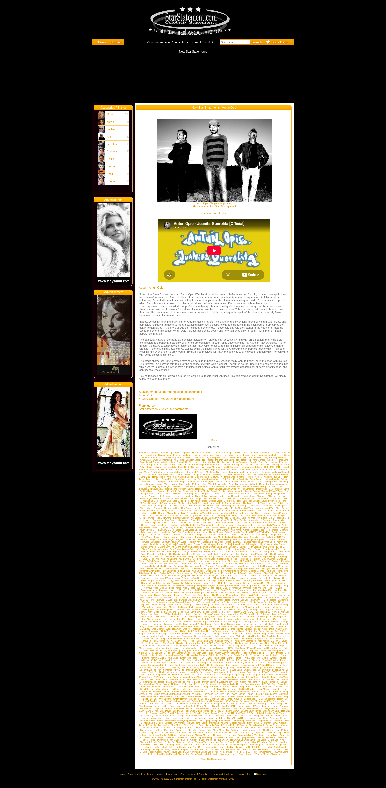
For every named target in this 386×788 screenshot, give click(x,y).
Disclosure (170, 612)
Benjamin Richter (249, 665)
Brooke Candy (157, 636)
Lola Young (164, 749)
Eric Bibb (253, 561)
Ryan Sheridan (240, 537)
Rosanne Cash (236, 732)
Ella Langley (183, 754)
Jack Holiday (172, 508)
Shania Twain (156, 742)
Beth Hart (237, 513)
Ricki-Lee (270, 571)
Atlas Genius (279, 544)
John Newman (265, 566)
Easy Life (151, 725)
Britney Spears (266, 631)
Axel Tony (248, 508)
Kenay (183, 650)
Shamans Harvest (215, 662)
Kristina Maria (164, 493)
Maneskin (251, 737)
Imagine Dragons (240, 602)
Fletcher (209, 715)
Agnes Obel (240, 549)
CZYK (250, 713)
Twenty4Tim (201, 742)
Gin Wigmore (189, 616)
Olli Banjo (213, 655)
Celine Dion (156, 457)
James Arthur (193, 643)
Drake (205, 455)
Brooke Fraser (239, 481)
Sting (210, 641)
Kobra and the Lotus (261, 515)
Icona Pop (242, 522)
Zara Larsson (245, 633)
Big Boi (265, 657)
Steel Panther (241, 563)
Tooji (239, 501)
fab (220, 677)
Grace (150, 585)
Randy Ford (239, 474)
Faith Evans (195, 607)
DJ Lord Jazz (180, 505)
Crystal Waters (168, 503)
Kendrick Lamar (239, 452)
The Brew (198, 556)
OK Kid (226, 686)
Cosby (238, 583)
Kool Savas (279, 747)
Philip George (281, 597)
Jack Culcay (245, 464)
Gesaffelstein (269, 549)
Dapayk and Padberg (192, 551)
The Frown (282, 539)
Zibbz (178, 530)
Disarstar (144, 742)
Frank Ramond (175, 481)
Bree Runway (268, 732)
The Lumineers (173, 636)
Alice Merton (200, 691)
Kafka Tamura (176, 602)
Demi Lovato (273, 616)
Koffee (165, 706)
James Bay (232, 614)
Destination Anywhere (250, 520)
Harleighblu (217, 549)
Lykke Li (176, 689)
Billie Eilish (282, 457)
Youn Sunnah (170, 472)
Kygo (142, 626)
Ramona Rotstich (178, 522)
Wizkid (263, 662)
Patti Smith (190, 711)
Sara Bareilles (219, 706)
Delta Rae (159, 612)
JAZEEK (209, 749)
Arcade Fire (254, 657)
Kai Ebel (278, 477)
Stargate (143, 653)
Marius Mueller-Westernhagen (172, 720)
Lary (142, 585)
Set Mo (192, 624)
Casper (232, 660)
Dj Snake (217, 735)
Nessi (206, 561)
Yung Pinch (175, 706)
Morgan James (174, 604)
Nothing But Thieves (197, 655)
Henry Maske (158, 477)
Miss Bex (245, 585)
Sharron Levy (244, 590)
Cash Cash (271, 563)
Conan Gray (147, 715)
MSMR (143, 530)
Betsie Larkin (220, 484)
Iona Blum (276, 510)
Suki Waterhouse (228, 754)
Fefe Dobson (160, 554)
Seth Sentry (224, 612)
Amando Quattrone (225, 566)
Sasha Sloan (196, 703)
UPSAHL (231, 706)
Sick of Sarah (176, 474)
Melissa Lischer (256, 571)
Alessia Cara (165, 626)
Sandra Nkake (186, 525)
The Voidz (221, 679)
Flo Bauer (170, 556)
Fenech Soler (208, 583)
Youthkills (165, 532)
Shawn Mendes (228, 621)
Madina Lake (254, 481)
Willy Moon (274, 501)
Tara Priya (163, 474)
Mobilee (212, 498)
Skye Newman (191, 752)
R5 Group (209, 556)
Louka (176, 648)
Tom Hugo (187, 493)
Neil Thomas (155, 621)
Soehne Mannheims (225, 522)
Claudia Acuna (268, 472)
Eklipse (157, 537)
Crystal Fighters (184, 544)
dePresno (164, 660)
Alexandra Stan (228, 477)
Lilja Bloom (144, 573)
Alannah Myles (229, 489)
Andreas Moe (280, 604)
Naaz (283, 655)
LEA (210, 691)
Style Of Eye (190, 559)
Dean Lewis (253, 708)
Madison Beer (249, 749)
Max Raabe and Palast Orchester (218, 592)
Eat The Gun (196, 568)
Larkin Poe (274, 624)
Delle (271, 629)
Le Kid (268, 527)
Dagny (142, 725)
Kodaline (168, 534)
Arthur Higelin (279, 515)
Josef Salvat (154, 595)
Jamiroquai (280, 645)
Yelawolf (262, 616)
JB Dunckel (268, 679)
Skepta (206, 744)
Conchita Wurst (172, 592)
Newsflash (204, 774)
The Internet (196, 694)
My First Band (226, 575)
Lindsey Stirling (222, 602)
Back (214, 440)
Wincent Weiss (253, 706)
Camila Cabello (241, 655)
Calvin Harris (172, 600)
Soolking (280, 727)
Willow (261, 737)
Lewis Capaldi (279, 723)
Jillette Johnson (148, 547)
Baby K (228, 532)
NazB (216, 590)
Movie (110, 121)
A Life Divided (161, 522)
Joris (216, 691)
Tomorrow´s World (191, 534)
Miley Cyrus (215, 455)
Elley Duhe (281, 696)
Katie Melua (263, 641)
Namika (275, 612)
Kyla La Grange (192, 583)
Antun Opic (188, 549)
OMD (196, 670)
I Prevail (207, 597)
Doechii (154, 749)
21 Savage (224, 684)
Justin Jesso (160, 694)
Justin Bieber (193, 455)
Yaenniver (282, 737)
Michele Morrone (203, 735)
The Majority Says (215, 580)
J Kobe (237, 568)
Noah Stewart (231, 510)
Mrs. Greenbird (190, 590)
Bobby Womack (247, 510)
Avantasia (179, 708)
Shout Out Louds (269, 677)
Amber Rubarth (249, 484)
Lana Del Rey (208, 508)
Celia (284, 498)
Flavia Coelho (170, 525)
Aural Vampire (207, 481)
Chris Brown (159, 667)
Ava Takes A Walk (176, 477)
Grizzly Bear (145, 667)
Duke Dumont (212, 571)
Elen (237, 715)
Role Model (212, 754)
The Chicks (268, 730)
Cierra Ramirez (146, 518)
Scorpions (277, 489)
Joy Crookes (149, 740)
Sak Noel (227, 479)
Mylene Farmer (278, 621)
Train (201, 657)
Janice (230, 672)
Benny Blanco (156, 718)
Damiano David (233, 749)
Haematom (153, 674)
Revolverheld (281, 674)
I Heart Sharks (257, 563)
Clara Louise (154, 679)
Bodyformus (187, 727)
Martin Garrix (145, 648)
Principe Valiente (261, 491)
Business (112, 151)
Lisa (221, 747)
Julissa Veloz (215, 501)
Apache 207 (181, 730)
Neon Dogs (225, 527)
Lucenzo (156, 464)
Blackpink (221, 457)
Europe (219, 600)
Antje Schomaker (166, 670)
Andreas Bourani (157, 491)
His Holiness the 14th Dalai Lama (218, 460)
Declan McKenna (215, 665)
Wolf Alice (219, 749)
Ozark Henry (195, 561)
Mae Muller (176, 725)
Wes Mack (163, 549)
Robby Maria (232, 585)
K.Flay (222, 718)
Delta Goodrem (198, 754)
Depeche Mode (188, 648)
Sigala (213, 645)
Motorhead (284, 563)
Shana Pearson (154, 619)
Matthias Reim (208, 650)
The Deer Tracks (186, 532)
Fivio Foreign (205, 740)
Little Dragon (277, 653)
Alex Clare (167, 505)
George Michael (237, 723)
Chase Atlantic (211, 703)
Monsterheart (232, 595)
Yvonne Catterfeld (155, 551)
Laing (198, 585)
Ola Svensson (276, 518)
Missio (189, 713)
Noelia (184, 498)
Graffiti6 (152, 513)
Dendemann (146, 708)
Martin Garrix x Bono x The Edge (229, 737)
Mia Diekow (194, 522)
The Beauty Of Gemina (206, 633)
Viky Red (191, 503)
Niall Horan (242, 718)
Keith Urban (254, 547)
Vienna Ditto (262, 554)
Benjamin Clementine (255, 534)
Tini (149, 735)
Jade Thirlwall (160, 747)
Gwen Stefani (279, 619)
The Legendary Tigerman (221, 604)
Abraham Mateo (181, 677)
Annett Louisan (153, 479)
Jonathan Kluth (218, 561)
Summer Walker (147, 720)
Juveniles (254, 537)
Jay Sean (245, 662)
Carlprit (244, 554)
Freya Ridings (177, 715)
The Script (257, 667)
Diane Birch (177, 486)
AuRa (233, 674)
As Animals (177, 583)
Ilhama (246, 486)
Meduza (192, 720)
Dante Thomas (223, 481)
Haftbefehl (263, 749)
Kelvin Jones (160, 616)
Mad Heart (224, 539)
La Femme (246, 556)
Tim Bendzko (187, 496)
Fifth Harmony (216, 638)
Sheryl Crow (171, 718)
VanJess (157, 691)
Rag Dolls (218, 542)
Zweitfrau (202, 479)
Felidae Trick (147, 575)
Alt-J (284, 525)
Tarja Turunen (179, 489)
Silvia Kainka (271, 462)
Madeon (210, 602)
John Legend (155, 643)
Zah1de (175, 749)
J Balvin (186, 457)
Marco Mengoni (280, 527)
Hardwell (160, 600)
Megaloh (180, 539)
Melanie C (222, 645)
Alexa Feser (190, 595)
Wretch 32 (176, 590)
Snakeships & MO (162, 648)
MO (181, 559)
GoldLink (270, 696)
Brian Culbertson (230, 467)
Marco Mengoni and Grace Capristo (264, 648)
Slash (259, 467)
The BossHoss (250, 503)
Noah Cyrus (179, 655)
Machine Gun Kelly (268, 455)
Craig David (253, 677)
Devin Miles (167, 479)
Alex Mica (261, 496)
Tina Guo (224, 694)
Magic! (144, 699)
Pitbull (250, 636)
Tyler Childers (161, 715)
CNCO (266, 684)
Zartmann (144, 749)
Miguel (214, 677)
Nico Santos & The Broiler (256, 653)
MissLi (142, 474)
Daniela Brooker (218, 491)
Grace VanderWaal (199, 677)
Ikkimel (239, 747)
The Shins (282, 665)
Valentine (266, 595)
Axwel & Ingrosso (150, 631)
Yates (216, 624)
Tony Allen (258, 590)
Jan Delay (182, 737)
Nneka (149, 597)
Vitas (172, 462)
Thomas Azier (243, 525)
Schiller (265, 621)
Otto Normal (165, 566)
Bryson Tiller (250, 670)
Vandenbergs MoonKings (175, 561)
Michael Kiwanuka (194, 715)
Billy (148, 629)
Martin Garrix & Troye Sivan (164, 657)
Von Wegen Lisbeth (270, 708)
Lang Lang (153, 732)
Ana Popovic (258, 539)
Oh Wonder (179, 723)
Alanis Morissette (204, 711)
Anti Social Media (277, 602)
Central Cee (150, 455)
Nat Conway (223, 674)
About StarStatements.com (214, 759)
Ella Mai (192, 732)
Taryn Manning (280, 513)
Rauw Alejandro (280, 752)
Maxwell (181, 701)
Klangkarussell (233, 580)
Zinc (237, 575)
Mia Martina (160, 515)
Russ (224, 660)
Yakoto (268, 479)
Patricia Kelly (228, 725)
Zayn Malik (265, 452)
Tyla (184, 455)
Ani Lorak (251, 474)
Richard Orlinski (221, 530)
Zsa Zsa (192, 747)
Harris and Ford (171, 498)
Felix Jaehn (169, 619)
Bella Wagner (273, 525)
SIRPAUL (281, 537)
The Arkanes (207, 566)
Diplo (196, 713)
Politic (110, 158)
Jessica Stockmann (203, 469)
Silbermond (259, 633)
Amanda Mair (216, 503)
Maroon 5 (275, 641)
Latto (211, 742)
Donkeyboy (229, 501)
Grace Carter (193, 665)
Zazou (228, 503)
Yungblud (258, 715)
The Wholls (188, 682)
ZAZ (174, 532)
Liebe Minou (146, 481)
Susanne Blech (224, 559)
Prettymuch (206, 670)
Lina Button (271, 486)
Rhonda (142, 595)
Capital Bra (146, 691)
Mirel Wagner (208, 585)
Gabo (256, 464)
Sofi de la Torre (167, 573)
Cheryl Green (145, 612)
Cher (250, 549)
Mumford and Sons (173, 752)
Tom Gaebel (178, 585)
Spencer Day (197, 467)
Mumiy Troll (209, 616)
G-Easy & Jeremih (203, 636)
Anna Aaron (186, 563)
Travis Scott (198, 457)
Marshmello (186, 691)
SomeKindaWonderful (223, 597)
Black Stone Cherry (230, 624)
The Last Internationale (269, 578)
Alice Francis (187, 508)
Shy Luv (269, 645)
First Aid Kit (278, 670)
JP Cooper (242, 725)
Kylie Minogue (174, 682)
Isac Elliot (234, 554)
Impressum (171, 774)
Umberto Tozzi (202, 477)
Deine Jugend (189, 491)
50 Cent (232, 735)
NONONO (191, 539)
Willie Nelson (237, 684)
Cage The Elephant (163, 708)
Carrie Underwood (222, 708)
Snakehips (283, 684)
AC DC (154, 660)
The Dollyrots (258, 525)
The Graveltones (278, 554)
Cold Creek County (232, 609)
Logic (145, 713)
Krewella (145, 542)
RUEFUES (222, 583)
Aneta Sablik (198, 571)
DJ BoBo (221, 629)
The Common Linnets (227, 616)
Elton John (168, 624)
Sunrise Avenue (280, 474)
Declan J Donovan (210, 699)
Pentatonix (178, 566)
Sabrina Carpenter (181, 452)
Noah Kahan (169, 754)
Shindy (267, 713)
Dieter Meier (248, 568)
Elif (246, 727)
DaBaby (158, 730)
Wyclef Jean (204, 595)
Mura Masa (246, 715)
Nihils (218, 588)
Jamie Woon (163, 484)
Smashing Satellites (191, 592)
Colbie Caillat (157, 592)
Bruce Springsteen (162, 460)
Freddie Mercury (199, 718)
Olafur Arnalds (248, 527)
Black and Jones (271, 520)
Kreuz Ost (281, 547)
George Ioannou (184, 573)
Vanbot (246, 542)
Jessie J (213, 534)
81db (266, 467)
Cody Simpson (173, 551)
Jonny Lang (228, 667)
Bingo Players (240, 571)
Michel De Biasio (194, 575)
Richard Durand (163, 518)
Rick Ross (269, 667)
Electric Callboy (189, 740)
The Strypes (204, 539)
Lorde (177, 534)
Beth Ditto (201, 653)
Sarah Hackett (175, 515)
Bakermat (179, 713)
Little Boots (152, 510)
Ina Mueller (272, 460)
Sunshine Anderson (278, 469)
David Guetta (268, 559)
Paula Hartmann (219, 744)
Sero (285, 689)
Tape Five (275, 508)
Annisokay (187, 636)
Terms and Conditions (223, 774)
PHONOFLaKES (254, 532)
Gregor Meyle (211, 575)
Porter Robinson (160, 580)
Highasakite (282, 571)
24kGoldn (170, 737)
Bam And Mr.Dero (270, 585)
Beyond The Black (264, 597)
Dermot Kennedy (273, 715)
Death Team (198, 602)
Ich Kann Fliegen (199, 501)
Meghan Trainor (235, 629)
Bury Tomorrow (263, 686)
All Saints (210, 626)
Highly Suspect (171, 650)
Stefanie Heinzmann (250, 600)
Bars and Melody (203, 708)
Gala (252, 554)
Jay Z (270, 735)
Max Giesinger (263, 568)
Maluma (156, 686)
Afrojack (222, 498)
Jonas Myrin (153, 532)
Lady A (228, 537)
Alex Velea (144, 472)
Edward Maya (167, 469)
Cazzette (255, 592)
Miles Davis (165, 711)
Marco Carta (262, 498)
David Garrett (174, 616)
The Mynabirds (253, 505)
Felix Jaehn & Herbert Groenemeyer (210, 631)
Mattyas (196, 484)
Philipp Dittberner (267, 665)
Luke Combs (156, 723)
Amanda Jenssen (193, 527)
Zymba (268, 747)
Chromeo (216, 474)
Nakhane (175, 684)
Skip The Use (248, 518)
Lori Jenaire (204, 474)
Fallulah (256, 559)
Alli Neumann (243, 742)
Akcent (203, 498)
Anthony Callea (166, 530)
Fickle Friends (279, 643)
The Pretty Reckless (252, 580)
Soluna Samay (247, 498)
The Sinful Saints (199, 604)
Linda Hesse (208, 522)
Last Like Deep (155, 534)
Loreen (266, 510)
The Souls (221, 626)
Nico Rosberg (243, 460)
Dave (260, 645)
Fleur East (199, 626)
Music (110, 114)
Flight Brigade (220, 636)
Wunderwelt (162, 662)
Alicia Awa (279, 735)
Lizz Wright (166, 614)
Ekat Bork (268, 573)
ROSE (201, 747)
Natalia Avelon (272, 655)
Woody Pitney (173, 578)
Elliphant (237, 542)
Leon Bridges (214, 686)
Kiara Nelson (256, 727)
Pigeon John (169, 464)
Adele (264, 629)
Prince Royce (168, 686)
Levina (212, 648)
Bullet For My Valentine (200, 737)
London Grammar (237, 547)
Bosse (241, 706)
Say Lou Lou (242, 551)
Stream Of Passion (195, 472)
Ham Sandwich (169, 571)
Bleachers (145, 686)
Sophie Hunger (192, 566)
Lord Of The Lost (181, 501)
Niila (175, 614)
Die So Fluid (259, 556)
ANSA (215, 578)
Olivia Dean (275, 749)
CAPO (286, 749)
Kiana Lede (224, 720)
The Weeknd (246, 614)
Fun (259, 510)
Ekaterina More (247, 467)
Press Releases (188, 774)
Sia (273, 636)
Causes (238, 699)
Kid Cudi (172, 735)
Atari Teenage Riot (273, 590)
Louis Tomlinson (177, 665)
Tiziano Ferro (193, 723)
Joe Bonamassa (272, 580)
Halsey (213, 720)
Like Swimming (184, 556)
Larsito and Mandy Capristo (232, 703)
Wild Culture (193, 701)
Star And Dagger (148, 539)
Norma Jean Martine (175, 638)
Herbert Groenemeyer (244, 619)
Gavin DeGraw (151, 638)
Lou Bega (227, 474)
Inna (234, 469)
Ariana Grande (213, 452)
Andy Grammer (147, 484)
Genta (285, 467)
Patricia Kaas (210, 551)
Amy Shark (223, 689)
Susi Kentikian (225, 682)
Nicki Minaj (278, 686)
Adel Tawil (240, 713)
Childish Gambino (247, 689)
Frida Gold (182, 462)
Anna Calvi (268, 575)
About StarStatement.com (140, 774)
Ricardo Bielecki (150, 566)
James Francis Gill (232, 588)
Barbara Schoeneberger (158, 689)
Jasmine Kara (262, 508)
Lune (262, 744)
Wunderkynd (148, 607)
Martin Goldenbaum (276, 583)
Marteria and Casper (178, 694)
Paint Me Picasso (206, 559)
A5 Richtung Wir (222, 469)
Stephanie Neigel (166, 539)
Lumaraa (256, 621)
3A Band (244, 561)
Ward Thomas (181, 703)
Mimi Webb (162, 740)
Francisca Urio (251, 472)
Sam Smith (206, 578)
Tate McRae (281, 742)
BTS (242, 752)
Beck (271, 638)
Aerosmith (243, 735)
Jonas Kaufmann (279, 694)
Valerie (176, 493)
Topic (284, 624)
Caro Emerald (217, 515)
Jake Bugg (170, 520)
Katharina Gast (191, 481)
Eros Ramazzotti (248, 616)
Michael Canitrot (181, 518)
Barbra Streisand (267, 699)
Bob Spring (280, 609)
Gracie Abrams (246, 754)
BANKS (270, 556)
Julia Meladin (235, 744)
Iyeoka (201, 580)
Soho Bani (229, 747)
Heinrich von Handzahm (199, 542)
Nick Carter (145, 464)
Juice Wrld (249, 720)
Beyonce (210, 457)
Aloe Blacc (159, 556)
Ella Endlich (280, 575)
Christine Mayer (153, 467)
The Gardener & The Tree (192, 662)
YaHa (275, 493)
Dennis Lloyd (239, 708)
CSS (241, 534)
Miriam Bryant (174, 513)
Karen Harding (269, 600)
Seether (190, 585)
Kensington (202, 532)
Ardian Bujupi (214, 489)
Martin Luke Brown (178, 607)
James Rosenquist (197, 489)
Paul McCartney (185, 735)
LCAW (230, 648)
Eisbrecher (275, 498)
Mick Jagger (158, 737)
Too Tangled (272, 530)
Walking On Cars (271, 711)
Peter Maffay (156, 650)
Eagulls (142, 633)
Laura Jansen (236, 472)
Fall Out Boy (181, 624)
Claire (204, 534)
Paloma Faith (145, 561)
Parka (263, 561)
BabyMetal (272, 744)
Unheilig (247, 588)
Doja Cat (184, 568)
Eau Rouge (161, 575)
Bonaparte (202, 486)
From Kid (178, 595)
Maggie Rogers (152, 706)
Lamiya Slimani (237, 631)
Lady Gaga (284, 455)
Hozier (271, 588)
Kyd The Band (166, 713)
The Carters (272, 691)
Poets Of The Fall (210, 643)
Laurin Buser (242, 566)
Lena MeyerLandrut (249, 607)
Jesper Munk (216, 537)
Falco (210, 653)
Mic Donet (218, 510)
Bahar (215, 539)
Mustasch (199, 684)
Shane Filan (238, 544)
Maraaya (164, 590)
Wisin (240, 674)
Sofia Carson (195, 744)
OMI (243, 595)
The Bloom (240, 648)
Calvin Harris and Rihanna (180, 633)
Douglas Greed (211, 568)
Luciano (189, 742)
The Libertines (184, 621)
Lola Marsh (237, 720)
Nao (263, 691)
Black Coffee (209, 629)
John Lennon (248, 730)
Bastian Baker (269, 522)
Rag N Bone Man (198, 641)
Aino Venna (236, 530)
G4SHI (211, 679)
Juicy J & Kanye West (177, 641)
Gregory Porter (215, 544)
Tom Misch (144, 684)
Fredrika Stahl (256, 462)
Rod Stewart (199, 621)
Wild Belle (153, 530)
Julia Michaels (220, 732)
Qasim (258, 549)
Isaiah (280, 699)
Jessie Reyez (272, 725)
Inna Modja (203, 491)
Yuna (217, 505)
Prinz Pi (173, 662)
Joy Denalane (241, 462)
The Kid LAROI (221, 740)
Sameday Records (186, 653)
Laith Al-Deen (193, 638)
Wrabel (273, 657)
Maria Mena (218, 730)
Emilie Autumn (202, 537)
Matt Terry (156, 684)
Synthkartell (154, 571)
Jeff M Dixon (209, 520)
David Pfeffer (253, 595)
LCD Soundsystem (176, 667)
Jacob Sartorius (265, 674)
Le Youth (166, 542)
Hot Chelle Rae (268, 537)
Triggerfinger (205, 510)
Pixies (224, 563)
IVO (231, 563)
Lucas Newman (173, 629)
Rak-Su (189, 708)
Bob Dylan (178, 711)
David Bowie (152, 711)
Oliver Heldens (148, 583)
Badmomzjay (146, 730)
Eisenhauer (159, 578)
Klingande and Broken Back (250, 696)
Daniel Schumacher (240, 539)
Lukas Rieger (246, 638)
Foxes (234, 573)
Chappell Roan (255, 457)
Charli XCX (145, 460)
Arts (109, 136)
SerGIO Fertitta (228, 590)
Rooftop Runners (149, 563)
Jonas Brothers (218, 713)
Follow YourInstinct (203, 525)
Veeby (142, 551)
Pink (189, 667)
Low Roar (278, 566)
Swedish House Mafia (220, 513)
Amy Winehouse (257, 735)
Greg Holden (249, 609)
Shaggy (153, 713)
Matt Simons (243, 592)
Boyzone (206, 554)
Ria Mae (228, 677)
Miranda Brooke (216, 486)
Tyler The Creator (177, 747)
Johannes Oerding (157, 633)
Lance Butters (254, 694)
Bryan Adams (185, 614)
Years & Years (147, 600)
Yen (236, 520)
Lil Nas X (204, 713)
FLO (248, 752)
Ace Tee (152, 670)
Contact (159, 774)
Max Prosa (193, 650)
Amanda (221, 648)
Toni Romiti (273, 701)
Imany (174, 484)
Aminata (196, 609)
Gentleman (266, 723)
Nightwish (145, 604)
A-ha (282, 740)
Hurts (260, 609)
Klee (257, 477)
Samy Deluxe (201, 496)
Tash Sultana (166, 696)
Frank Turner (279, 713)
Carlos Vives (187, 537)
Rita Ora (285, 711)
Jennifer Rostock (274, 633)
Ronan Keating (249, 624)
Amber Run (255, 575)
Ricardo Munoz (233, 486)
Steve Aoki (205, 701)
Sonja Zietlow (264, 474)
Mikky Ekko (146, 556)
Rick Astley (251, 631)
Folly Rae (186, 689)
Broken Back (189, 706)
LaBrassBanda (163, 645)
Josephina (257, 542)
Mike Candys (154, 505)
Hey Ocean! (194, 554)
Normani (284, 706)
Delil (233, 696)
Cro (277, 730)
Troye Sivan (146, 616)
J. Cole (143, 752)
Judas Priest (239, 677)
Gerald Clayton (183, 547)
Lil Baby (193, 730)
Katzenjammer (167, 510)
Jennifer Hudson (164, 655)
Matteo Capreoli (211, 614)
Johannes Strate (171, 496)
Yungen (183, 672)
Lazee (144, 496)
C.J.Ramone (218, 595)
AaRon (273, 626)
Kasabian (272, 650)
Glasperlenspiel (235, 491)
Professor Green (157, 703)
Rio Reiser (271, 737)
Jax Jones (182, 732)
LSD (182, 696)
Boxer (187, 602)
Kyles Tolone (259, 650)
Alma (151, 645)
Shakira (226, 452)
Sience (111, 166)
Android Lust (155, 496)
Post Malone (264, 689)
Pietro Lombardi (256, 725)
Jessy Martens (200, 667)
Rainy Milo (196, 520)
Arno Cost (194, 498)
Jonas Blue (152, 626)
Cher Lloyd (203, 720)
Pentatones (161, 602)
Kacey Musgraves (223, 752)
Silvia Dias (145, 477)
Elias (186, 725)
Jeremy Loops (253, 732)
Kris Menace (183, 520)
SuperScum (161, 607)
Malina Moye (214, 479)
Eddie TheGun (211, 527)
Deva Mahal (211, 684)
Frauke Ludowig (160, 462)
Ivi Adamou (246, 493)
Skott (197, 682)
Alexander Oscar (278, 718)
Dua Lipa (241, 457)
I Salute (283, 682)
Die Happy (233, 561)
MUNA (231, 713)
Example (225, 573)
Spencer (256, 585)
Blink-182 (255, 742)
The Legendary (242, 643)
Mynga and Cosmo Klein (273, 592)
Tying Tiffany (276, 491)
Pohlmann (202, 648)
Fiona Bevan (184, 571)
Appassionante (279, 484)
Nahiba (278, 505)
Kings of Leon (231, 638)
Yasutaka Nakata (247, 645)
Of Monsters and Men (186, 510)
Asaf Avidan (188, 513)
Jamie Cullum (267, 547)
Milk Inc (271, 496)
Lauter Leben (221, 525)
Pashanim (147, 747)
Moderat (197, 629)
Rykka (260, 527)
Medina (181, 503)
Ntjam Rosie (156, 525)
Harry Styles (198, 452)
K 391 (214, 689)
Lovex (265, 501)
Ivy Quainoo (169, 544)
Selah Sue (180, 479)
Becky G (250, 686)
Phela (204, 609)
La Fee (189, 477)
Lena (191, 672)
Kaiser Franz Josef (215, 657)
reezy (181, 742)
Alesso (217, 607)
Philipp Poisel (261, 638)
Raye (177, 455)
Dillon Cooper (278, 595)
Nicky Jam (187, 684)
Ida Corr (156, 503)
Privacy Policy (243, 774)
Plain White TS (263, 489)
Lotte (249, 650)
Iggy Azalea (144, 527)
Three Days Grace (205, 674)
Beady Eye (220, 711)
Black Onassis (149, 549)
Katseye (199, 749)
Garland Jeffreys (166, 547)
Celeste (168, 723)
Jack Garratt (169, 621)
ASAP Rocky (232, 701)
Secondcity (146, 578)
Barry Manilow (213, 467)
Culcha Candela (270, 660)
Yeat (236, 752)
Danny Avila (218, 701)
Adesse (143, 694)
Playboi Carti (187, 749)
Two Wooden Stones (169, 563)
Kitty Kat (283, 462)
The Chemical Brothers (174, 643)
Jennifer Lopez (193, 460)
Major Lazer (257, 643)
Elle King (232, 650)
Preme (234, 689)
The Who (223, 723)
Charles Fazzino (219, 493)
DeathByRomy (213, 725)
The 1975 (262, 624)
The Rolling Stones (232, 455)
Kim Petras (221, 742)
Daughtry (276, 689)
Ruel (274, 684)
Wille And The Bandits (166, 559)
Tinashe (162, 682)
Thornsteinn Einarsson (245, 641)
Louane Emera (279, 614)
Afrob (267, 643)
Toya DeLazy (176, 527)
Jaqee (232, 525)
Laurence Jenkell (251, 501)
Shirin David (249, 740)
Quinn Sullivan (222, 653)
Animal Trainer (213, 563)
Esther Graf (171, 742)
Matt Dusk (184, 467)
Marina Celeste (280, 479)
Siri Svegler (251, 544)
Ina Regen (194, 699)
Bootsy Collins (265, 670)
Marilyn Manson (264, 720)
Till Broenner (205, 590)
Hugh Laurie (221, 547)
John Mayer (236, 653)
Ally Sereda (196, 518)
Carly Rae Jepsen (257, 612)
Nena (154, 527)
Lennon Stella (236, 727)
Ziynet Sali (150, 486)
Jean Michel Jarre (149, 696)
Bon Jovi (266, 636)
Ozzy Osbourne (203, 727)
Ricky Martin (159, 641)
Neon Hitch (244, 515)
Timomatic (268, 505)
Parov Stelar (249, 496)
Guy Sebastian (202, 672)
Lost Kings (240, 672)
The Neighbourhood (237, 679)
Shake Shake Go (258, 602)
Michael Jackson (169, 672)
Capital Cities (200, 544)
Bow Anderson (233, 730)
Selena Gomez (165, 455)
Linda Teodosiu (240, 479)
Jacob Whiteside (237, 636)
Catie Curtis (184, 484)
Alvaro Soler (268, 742)
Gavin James (218, 672)
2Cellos (266, 694)
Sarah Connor (183, 609)
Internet (111, 181)
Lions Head (183, 612)
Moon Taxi (165, 674)
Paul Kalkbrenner (253, 684)
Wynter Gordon (217, 496)
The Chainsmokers (183, 626)
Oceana (237, 503)
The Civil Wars (179, 542)
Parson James (209, 682)
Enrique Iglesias (252, 629)
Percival (281, 549)
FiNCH (248, 747)
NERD (274, 672)
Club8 (228, 544)
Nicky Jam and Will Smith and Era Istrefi (239, 691)
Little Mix (187, 629)
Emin (199, 600)
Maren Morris (203, 706)
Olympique (209, 600)
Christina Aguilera (172, 457)
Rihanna (276, 452)
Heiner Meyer (226, 462)
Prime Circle (269, 542)
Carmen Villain (282, 534)
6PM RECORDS (149, 744)
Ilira (176, 696)
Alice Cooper (189, 588)
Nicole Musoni (216, 532)
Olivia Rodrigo (166, 744)
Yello (259, 730)
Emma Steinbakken (258, 718)
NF (225, 735)
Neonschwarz (232, 600)
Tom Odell (280, 631)
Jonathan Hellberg (257, 703)
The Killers (269, 727)
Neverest (191, 479)
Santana (258, 573)
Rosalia (231, 742)
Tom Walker (219, 670)
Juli (198, 588)
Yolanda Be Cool (150, 501)
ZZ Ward (270, 539)
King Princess (156, 701)
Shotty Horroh (180, 699)
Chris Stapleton (167, 732)
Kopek (283, 585)
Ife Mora (229, 549)
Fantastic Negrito (185, 686)
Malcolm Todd (155, 754)
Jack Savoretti (204, 530)
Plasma (244, 575)
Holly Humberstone (262, 752)
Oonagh (157, 561)
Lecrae (168, 677)
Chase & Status (224, 619)
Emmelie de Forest (228, 534)
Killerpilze (232, 626)
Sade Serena (189, 530)
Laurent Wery (238, 505)
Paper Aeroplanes (242, 559)
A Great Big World (190, 578)
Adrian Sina (165, 501)
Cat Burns (258, 747)
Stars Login (261, 774)
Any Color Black (224, 520)
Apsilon (282, 744)
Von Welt (204, 645)
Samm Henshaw (171, 691)
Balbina (145, 657)
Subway (215, 477)
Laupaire (269, 609)
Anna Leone (201, 686)
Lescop (196, 547)
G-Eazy (247, 583)
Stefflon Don (227, 643)
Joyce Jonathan (259, 469)
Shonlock (151, 474)
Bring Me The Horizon (196, 696)
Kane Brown (233, 711)
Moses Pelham (243, 667)
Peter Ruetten (256, 479)
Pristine (201, 624)
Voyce (242, 694)
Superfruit (175, 660)
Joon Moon (215, 667)
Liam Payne (253, 723)
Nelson (228, 542)
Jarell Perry (155, 544)
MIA (162, 638)
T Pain (255, 662)
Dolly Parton (270, 457)
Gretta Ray (169, 653)
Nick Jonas (200, 660)
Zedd (169, 703)
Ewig (199, 616)
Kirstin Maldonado (188, 657)
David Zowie (197, 612)
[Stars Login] (255, 774)
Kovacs (221, 585)
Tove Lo (215, 573)
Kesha (210, 660)
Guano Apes (160, 481)
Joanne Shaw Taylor (251, 711)
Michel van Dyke (176, 575)
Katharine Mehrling (270, 464)
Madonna (253, 452)
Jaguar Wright (163, 486)
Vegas (156, 590)
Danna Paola (205, 730)
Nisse (209, 624)
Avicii (197, 508)
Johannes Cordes (262, 493)
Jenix (151, 559)
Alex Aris (263, 682)
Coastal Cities (257, 530)
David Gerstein (230, 464)
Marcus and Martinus (219, 696)
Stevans (198, 614)
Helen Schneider (262, 614)
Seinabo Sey (212, 621)
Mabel (146, 727)
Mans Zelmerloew (158, 609)
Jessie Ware (201, 513)
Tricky (270, 534)
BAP (231, 583)
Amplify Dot (238, 532)
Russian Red (259, 583)
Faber (281, 650)
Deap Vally (235, 518)
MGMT (265, 672)
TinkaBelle (262, 518)
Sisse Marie (203, 503)
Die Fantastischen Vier (183, 674)
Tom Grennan (232, 665)
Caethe (266, 481)
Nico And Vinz (259, 588)
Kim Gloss (233, 498)
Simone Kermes (245, 477)
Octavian (244, 701)
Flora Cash (170, 701)
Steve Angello (163, 583)
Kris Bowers (273, 561)
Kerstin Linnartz (183, 469)
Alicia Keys (166, 631)
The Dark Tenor (202, 573)
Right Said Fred (154, 498)
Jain (218, 660)
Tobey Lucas (210, 612)
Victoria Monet (262, 754)
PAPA (221, 551)
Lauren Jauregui (275, 703)
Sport (110, 173)
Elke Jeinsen (195, 462)
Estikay (194, 645)
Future (241, 650)
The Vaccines (199, 679)
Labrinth (259, 713)
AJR (203, 665)
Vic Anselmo (266, 477)
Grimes (236, 527)
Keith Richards (264, 619)
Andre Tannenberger (149, 469)
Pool (256, 604)
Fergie (234, 633)
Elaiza (253, 566)
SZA (153, 662)
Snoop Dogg (238, 686)
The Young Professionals (196, 515)
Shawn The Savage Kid (227, 556)
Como (246, 530)
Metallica (145, 457)
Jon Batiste (175, 740)
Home (122, 774)
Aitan (231, 484)
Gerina (282, 493)
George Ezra (269, 551)
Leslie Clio (248, 513)
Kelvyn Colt (250, 674)
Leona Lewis (243, 621)
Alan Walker (281, 629)
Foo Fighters (226, 655)
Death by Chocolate (218, 518)
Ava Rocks (156, 472)
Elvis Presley (274, 662)
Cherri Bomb (147, 515)
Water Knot (255, 551)
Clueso (284, 725)
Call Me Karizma (259, 701)
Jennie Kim (211, 747)
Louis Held (220, 715)
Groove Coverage (212, 464)
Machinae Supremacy (216, 472)
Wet (150, 694)
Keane (230, 715)
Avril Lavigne (165, 699)
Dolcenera (158, 520)
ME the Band (270, 532)
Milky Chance (265, 544)
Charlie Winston (188, 600)
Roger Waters (257, 655)
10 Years (158, 677)
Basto (238, 484)
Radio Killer (236, 508)
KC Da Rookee (203, 549)
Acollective (167, 595)
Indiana (154, 573)
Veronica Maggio (246, 489)
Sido (223, 614)
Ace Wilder (147, 537)
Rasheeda (151, 493)
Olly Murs (163, 527)
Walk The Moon (184, 670)
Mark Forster (261, 626)
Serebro (226, 505)
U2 (268, 612)
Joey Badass (155, 653)
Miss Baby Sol (174, 491)
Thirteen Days (239, 612)
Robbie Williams (279, 481)
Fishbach (273, 682)
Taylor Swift (165, 452)
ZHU (284, 580)
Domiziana (273, 740)
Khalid (164, 665)
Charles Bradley (220, 554)
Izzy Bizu (281, 636)
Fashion (111, 129)
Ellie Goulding (158, 604)
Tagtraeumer (266, 604)
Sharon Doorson (263, 513)
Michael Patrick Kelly (237, 657)
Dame (275, 568)
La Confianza (181, 597)
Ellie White (234, 493)
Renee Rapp (181, 744)
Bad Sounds (226, 699)
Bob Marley (163, 725)
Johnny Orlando (220, 727)
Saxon (166, 684)
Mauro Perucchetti (156, 508)
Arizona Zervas (157, 727)
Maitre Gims (255, 679)
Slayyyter (275, 754)
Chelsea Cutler (197, 725)
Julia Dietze (282, 472)
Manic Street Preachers (245, 682)
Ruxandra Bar (258, 486)
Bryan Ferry (231, 515)
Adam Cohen (208, 588)
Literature (112, 144)
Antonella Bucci (210, 462)
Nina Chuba (236, 740)
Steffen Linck (281, 573)
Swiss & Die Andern (163, 597)
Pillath (144, 645)
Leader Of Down (270, 706)
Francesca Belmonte (271, 607)
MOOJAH (275, 467)
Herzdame (199, 563)
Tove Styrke (215, 609)
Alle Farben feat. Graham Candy (162, 568)
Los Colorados (234, 496)
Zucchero (224, 633)
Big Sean (233, 645)
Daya (204, 638)
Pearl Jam (169, 730)
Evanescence (253, 672)
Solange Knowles (223, 641)
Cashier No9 (244, 469)
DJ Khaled (222, 650)
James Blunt (207, 547)
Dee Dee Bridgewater (170, 588)
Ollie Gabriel (158, 629)
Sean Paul (184, 718)
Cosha (283, 691)
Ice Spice (261, 740)
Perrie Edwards (251, 744)
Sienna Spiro (206, 752)
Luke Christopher (180, 645)
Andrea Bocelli (196, 619)
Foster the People (247, 578)
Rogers (279, 667)
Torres (186, 604)
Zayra (248, 491)
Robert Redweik (244, 604)
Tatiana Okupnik (201, 493)
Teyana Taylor (205, 732)
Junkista (230, 551)
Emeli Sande (255, 522)
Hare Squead (232, 662)
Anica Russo (173, 727)
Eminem (231, 457)
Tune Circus (196, 597)
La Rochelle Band (228, 578)
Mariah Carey (145, 677)
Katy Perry (182, 619)
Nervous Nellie (151, 588)
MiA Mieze (208, 607)
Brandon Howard (193, 464)
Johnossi (155, 542)
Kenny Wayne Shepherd (249, 660)
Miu (205, 518)
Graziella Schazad (245, 597)
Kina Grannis (245, 573)
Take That (210, 619)
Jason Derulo (159, 735)
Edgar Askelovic (197, 505)
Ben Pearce (176, 549)
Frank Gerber (250, 455)
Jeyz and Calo (211, 694)
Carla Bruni (154, 672)
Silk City (153, 699)
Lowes (234, 694)
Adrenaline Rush (162, 585)
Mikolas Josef (250, 699)
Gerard (161, 513)
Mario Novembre (170, 679)
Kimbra (180, 464)
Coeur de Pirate (230, 607)
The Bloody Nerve (178, 554)
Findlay (143, 621)
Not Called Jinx (170, 467)
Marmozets (226, 568)
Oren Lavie (185, 679)
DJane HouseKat (267, 503)
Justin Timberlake (182, 631)
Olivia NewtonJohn (161, 489)
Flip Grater (226, 571)
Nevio (181, 472)
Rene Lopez (191, 474)
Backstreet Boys (201, 689)
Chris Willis (207, 484)
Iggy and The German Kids (183, 580)
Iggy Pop (213, 718)
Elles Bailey (187, 660)
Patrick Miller (223, 508)
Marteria (281, 559)
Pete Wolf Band (234, 670)
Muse (150, 554)
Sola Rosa (190, 486)
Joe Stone (154, 614)
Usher (257, 636)
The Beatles (178, 460)
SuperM (231, 718)
